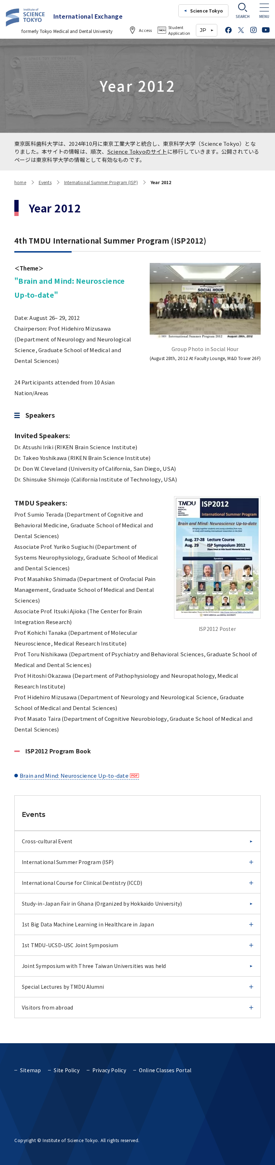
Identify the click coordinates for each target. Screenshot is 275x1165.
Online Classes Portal (165, 1070)
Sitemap (30, 1070)
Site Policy (66, 1070)
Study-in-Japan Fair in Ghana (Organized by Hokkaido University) (102, 903)
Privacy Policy (109, 1070)
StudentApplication (179, 30)
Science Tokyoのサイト (137, 151)
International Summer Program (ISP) (101, 182)
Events (45, 182)
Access (145, 30)
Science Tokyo (206, 11)
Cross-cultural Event (47, 841)
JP (203, 30)
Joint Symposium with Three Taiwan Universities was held (94, 965)
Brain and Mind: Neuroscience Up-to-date (74, 775)
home (20, 182)
